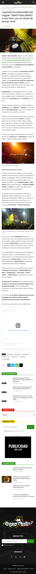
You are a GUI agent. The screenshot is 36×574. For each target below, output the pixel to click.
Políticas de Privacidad (19, 431)
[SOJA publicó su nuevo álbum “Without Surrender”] (7, 488)
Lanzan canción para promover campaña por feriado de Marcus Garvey (22, 478)
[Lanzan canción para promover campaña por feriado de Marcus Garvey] (7, 479)
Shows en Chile (6, 356)
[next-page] (6, 405)
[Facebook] (9, 365)
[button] (3, 2)
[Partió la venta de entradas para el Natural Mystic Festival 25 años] (7, 389)
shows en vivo (14, 356)
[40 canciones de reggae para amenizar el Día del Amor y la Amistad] (7, 497)
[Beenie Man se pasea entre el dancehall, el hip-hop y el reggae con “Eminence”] (7, 380)
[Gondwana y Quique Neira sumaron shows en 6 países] (7, 470)
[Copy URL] (21, 365)
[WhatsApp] (17, 365)
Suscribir (30, 427)
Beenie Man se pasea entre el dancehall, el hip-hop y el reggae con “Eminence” (23, 379)
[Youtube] (24, 557)
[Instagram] (16, 557)
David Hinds (9, 354)
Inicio (3, 7)
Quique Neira (17, 354)
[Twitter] (13, 365)
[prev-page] (3, 405)
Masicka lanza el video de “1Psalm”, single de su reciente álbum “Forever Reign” (23, 397)
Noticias (8, 7)
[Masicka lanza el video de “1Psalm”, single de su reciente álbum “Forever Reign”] (7, 398)
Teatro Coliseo (6, 359)
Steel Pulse (22, 356)
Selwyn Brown (25, 354)
